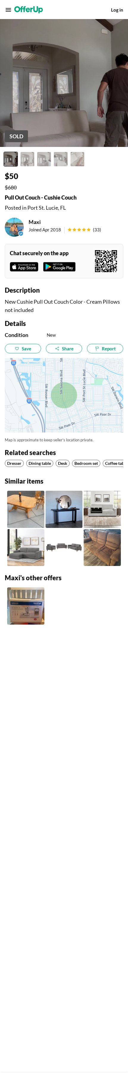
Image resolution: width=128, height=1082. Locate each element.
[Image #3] (44, 159)
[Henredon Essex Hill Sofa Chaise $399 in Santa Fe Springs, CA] (25, 547)
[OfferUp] (28, 9)
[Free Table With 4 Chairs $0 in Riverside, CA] (25, 509)
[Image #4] (61, 159)
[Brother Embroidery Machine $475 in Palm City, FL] (25, 606)
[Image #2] (27, 159)
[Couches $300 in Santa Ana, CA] (102, 547)
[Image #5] (77, 159)
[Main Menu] (8, 9)
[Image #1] (11, 159)
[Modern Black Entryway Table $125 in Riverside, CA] (64, 509)
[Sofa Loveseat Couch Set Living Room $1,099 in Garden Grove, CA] (64, 547)
